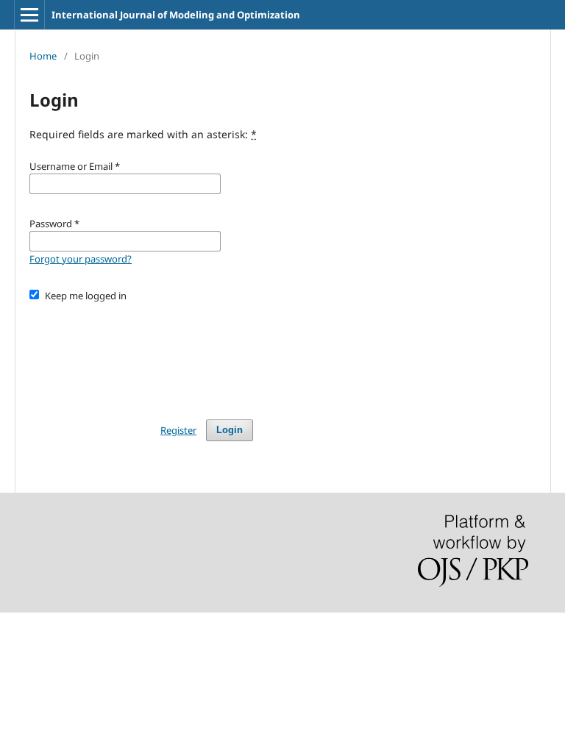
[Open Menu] (29, 14)
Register (178, 430)
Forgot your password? (80, 258)
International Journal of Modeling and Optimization (175, 14)
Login (229, 429)
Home (43, 56)
